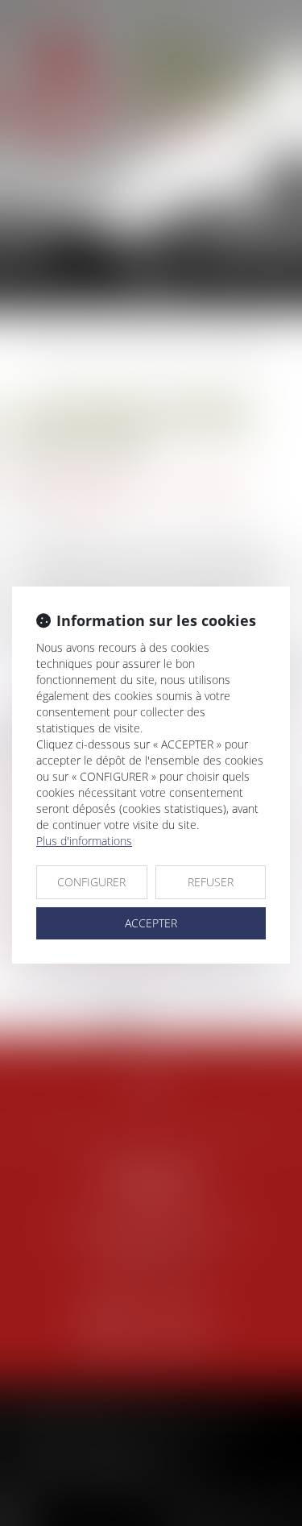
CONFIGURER (91, 881)
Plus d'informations (84, 840)
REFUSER (211, 881)
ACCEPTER (151, 923)
